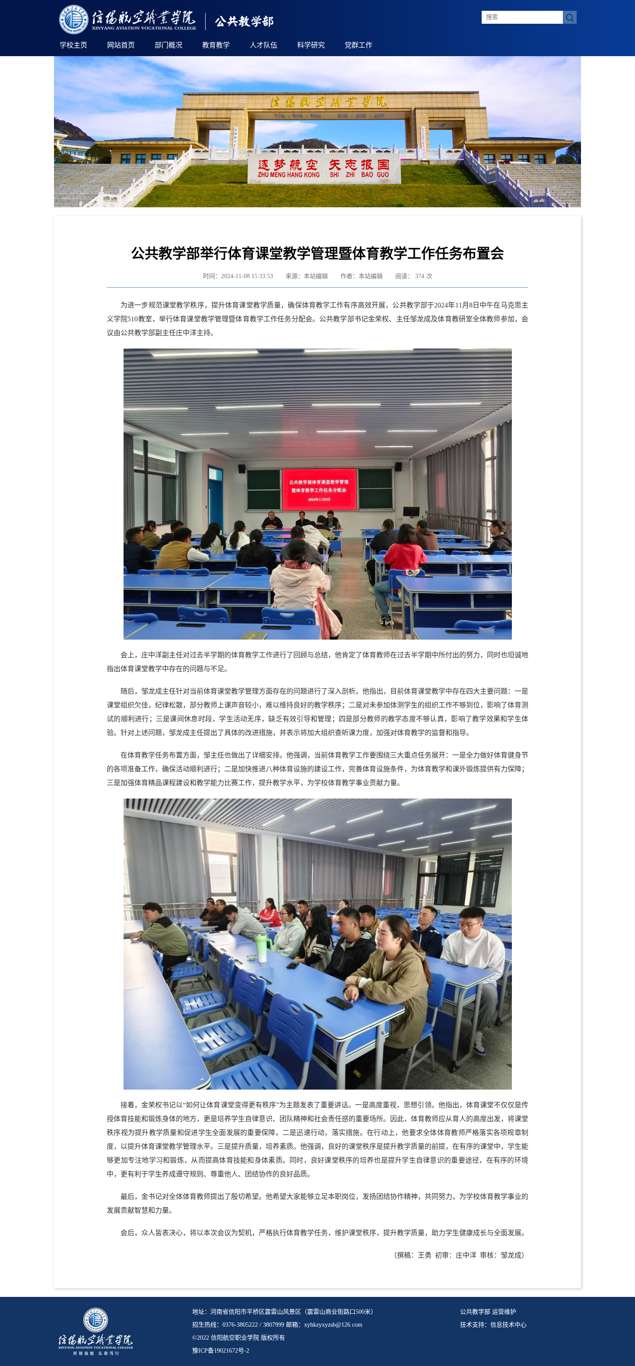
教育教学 (216, 45)
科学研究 (311, 45)
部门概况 (168, 45)
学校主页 (73, 45)
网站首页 (121, 45)
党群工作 (358, 45)
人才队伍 (263, 45)
